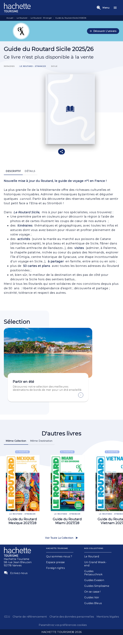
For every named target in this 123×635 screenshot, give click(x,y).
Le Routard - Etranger (41, 18)
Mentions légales (108, 616)
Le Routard (22, 18)
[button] (103, 31)
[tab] (13, 171)
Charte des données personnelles (71, 616)
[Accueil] (17, 7)
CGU (7, 616)
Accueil (9, 18)
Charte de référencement (30, 616)
